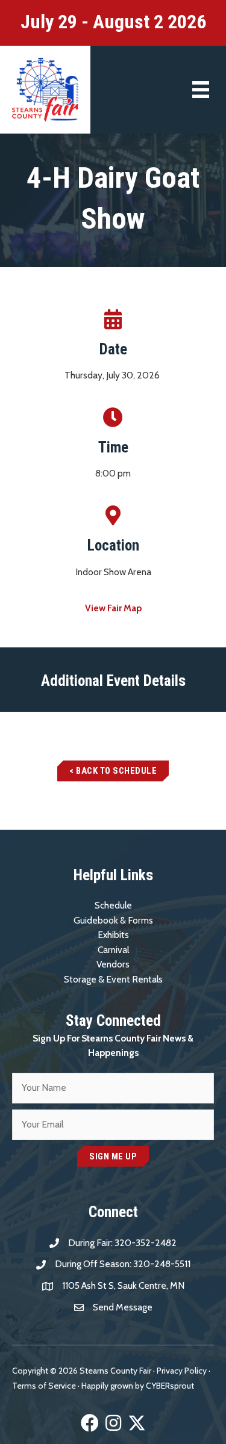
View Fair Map (113, 608)
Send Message (122, 1307)
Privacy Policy (182, 1370)
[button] (113, 771)
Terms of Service (44, 1385)
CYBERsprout (170, 1385)
